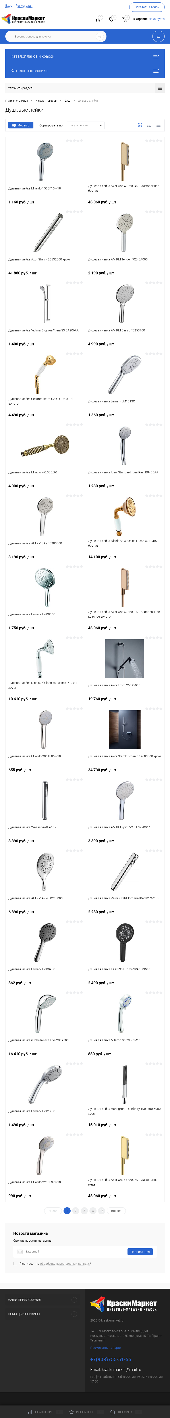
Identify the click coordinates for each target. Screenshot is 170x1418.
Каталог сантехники (29, 70)
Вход (8, 5)
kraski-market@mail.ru (121, 1369)
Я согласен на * (55, 1263)
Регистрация (25, 5)
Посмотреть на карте (105, 1347)
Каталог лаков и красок (32, 56)
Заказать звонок (147, 7)
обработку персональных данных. (65, 1263)
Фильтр (23, 125)
